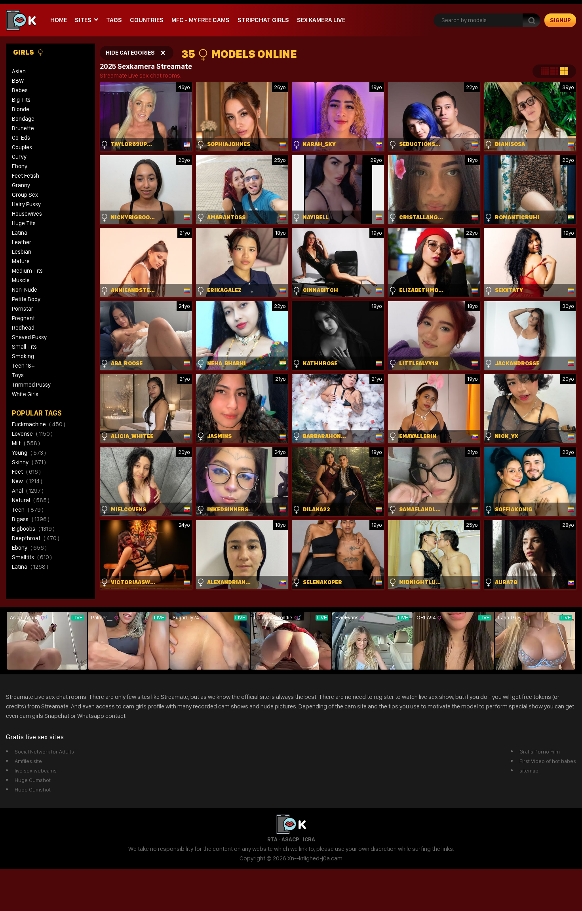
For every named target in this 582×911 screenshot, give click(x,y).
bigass (30, 519)
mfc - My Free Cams (200, 20)
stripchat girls (263, 20)
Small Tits (24, 346)
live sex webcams (36, 770)
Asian (19, 71)
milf (26, 443)
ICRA (309, 839)
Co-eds (21, 137)
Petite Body (26, 299)
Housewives (27, 213)
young (29, 452)
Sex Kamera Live (321, 20)
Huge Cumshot (33, 780)
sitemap (528, 770)
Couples (22, 147)
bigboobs (33, 528)
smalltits (32, 557)
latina (30, 566)
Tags (114, 20)
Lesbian (21, 251)
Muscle (21, 280)
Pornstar (22, 308)
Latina (19, 232)
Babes (20, 90)
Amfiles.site (28, 761)
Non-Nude (24, 289)
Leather (21, 242)
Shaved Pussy (29, 337)
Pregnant (23, 318)
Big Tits (21, 99)
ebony (29, 547)
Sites (83, 20)
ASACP (290, 839)
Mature (21, 261)
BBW (18, 80)
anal (28, 490)
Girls (24, 52)
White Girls (25, 394)
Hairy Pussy (26, 204)
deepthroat (35, 538)
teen (28, 509)
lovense (32, 433)
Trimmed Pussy (31, 384)
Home (58, 20)
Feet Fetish (25, 175)
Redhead (23, 327)
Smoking (23, 356)
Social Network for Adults (44, 751)
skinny (29, 462)
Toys (18, 375)
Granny (21, 185)
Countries (147, 20)
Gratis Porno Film (539, 751)
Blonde (20, 109)
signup (560, 20)
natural (30, 500)
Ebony (19, 166)
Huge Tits (24, 223)
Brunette (23, 128)
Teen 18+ (23, 365)
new (27, 481)
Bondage (23, 118)
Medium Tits (27, 270)
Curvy (19, 156)
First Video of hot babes (547, 761)
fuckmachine (38, 424)
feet (26, 471)
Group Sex (25, 194)
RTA (272, 839)
